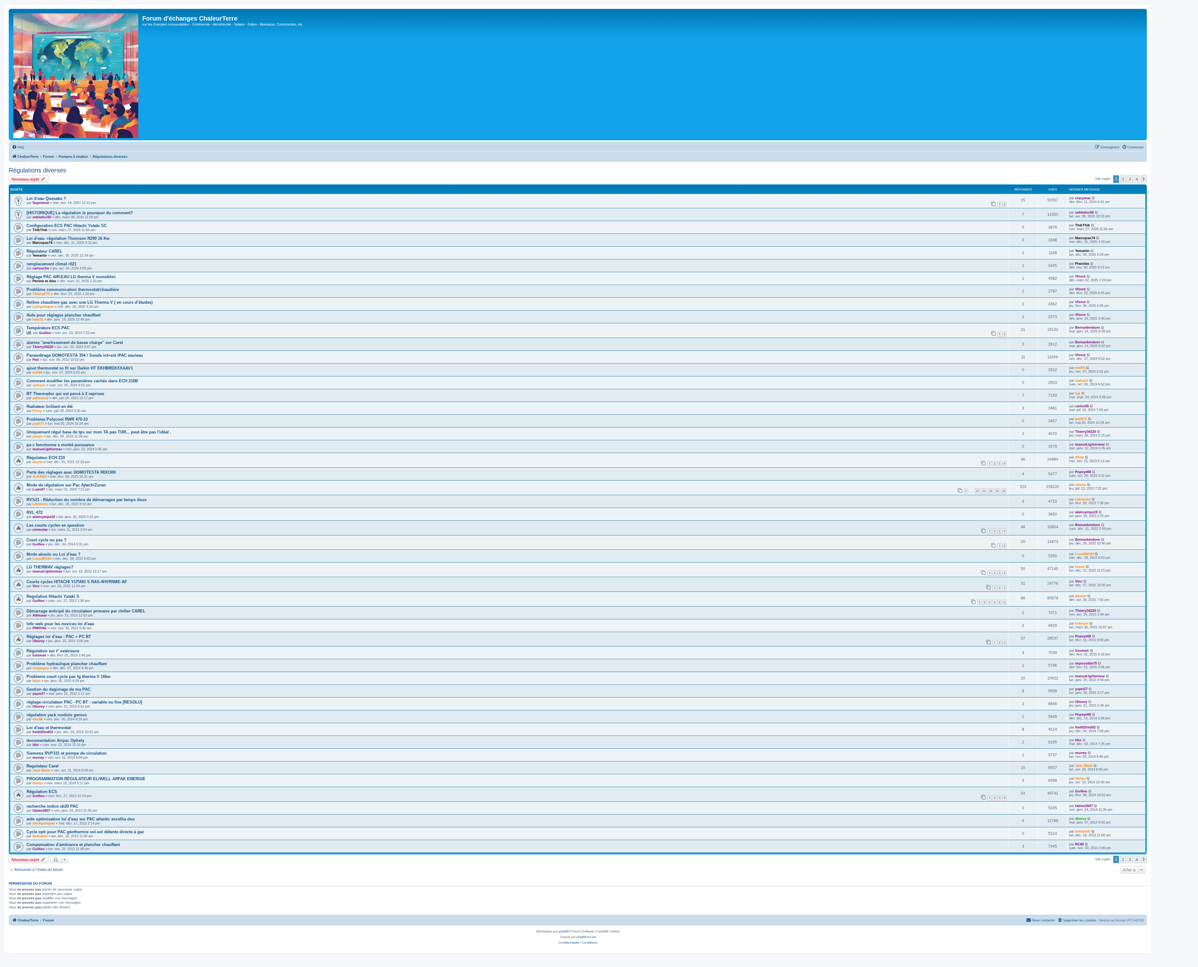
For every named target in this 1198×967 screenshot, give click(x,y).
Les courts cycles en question (55, 525)
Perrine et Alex (44, 281)
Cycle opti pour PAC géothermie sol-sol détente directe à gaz (85, 831)
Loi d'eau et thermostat (49, 727)
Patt (35, 359)
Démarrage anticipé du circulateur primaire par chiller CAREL (86, 611)
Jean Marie (41, 770)
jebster (1080, 596)
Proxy (37, 411)
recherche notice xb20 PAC (52, 806)
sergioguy (40, 668)
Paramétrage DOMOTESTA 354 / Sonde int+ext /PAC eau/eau (85, 355)
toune (1080, 566)
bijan (36, 681)
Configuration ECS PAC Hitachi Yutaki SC (67, 225)
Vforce (1080, 276)
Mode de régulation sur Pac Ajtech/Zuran (66, 485)
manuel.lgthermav (47, 449)
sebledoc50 (41, 217)
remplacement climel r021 (51, 264)
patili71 (38, 423)
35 (1003, 491)
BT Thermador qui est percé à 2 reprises (65, 393)
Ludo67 (38, 489)
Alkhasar (39, 615)
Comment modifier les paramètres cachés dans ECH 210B (82, 381)
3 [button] (1130, 179)
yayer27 (38, 693)
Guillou (45, 333)
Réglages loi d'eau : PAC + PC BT (59, 636)
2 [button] (1123, 179)
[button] (1144, 179)
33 (990, 491)
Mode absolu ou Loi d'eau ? (53, 554)
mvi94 (37, 372)
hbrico (37, 783)
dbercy (1080, 818)
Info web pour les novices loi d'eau (60, 623)
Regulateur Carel (43, 766)
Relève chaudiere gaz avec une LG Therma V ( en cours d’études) (90, 302)
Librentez (40, 504)
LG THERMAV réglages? (50, 567)
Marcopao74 (42, 242)
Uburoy (38, 641)
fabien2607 (41, 810)
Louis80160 (41, 558)
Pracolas (1082, 263)
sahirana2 (40, 398)
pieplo (37, 436)
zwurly (1080, 484)
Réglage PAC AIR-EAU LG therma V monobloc (71, 276)
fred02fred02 (42, 732)
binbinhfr (40, 836)
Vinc (36, 586)
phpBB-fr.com (586, 937)
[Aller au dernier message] (1094, 198)
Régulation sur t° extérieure (53, 651)
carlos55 (1082, 406)
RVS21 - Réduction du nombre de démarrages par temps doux (87, 499)
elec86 (37, 719)
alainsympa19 (43, 517)
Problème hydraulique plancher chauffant (67, 663)
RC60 (1079, 844)
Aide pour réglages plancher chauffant (63, 315)
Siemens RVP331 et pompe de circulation (67, 753)
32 (984, 491)
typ (1077, 393)
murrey (38, 757)
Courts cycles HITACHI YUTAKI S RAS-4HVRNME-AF (77, 581)
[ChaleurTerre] (76, 74)
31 (977, 491)
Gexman (39, 655)
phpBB (563, 931)
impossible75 (1086, 663)
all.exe (37, 462)
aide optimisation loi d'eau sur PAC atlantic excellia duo (81, 819)
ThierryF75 (41, 294)
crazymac (1083, 198)
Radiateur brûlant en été (50, 406)
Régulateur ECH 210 (46, 457)
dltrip (1079, 457)
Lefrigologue (43, 306)
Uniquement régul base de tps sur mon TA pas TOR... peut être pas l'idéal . (99, 432)
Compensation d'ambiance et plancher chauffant (73, 844)
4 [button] (1137, 179)
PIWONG (39, 628)
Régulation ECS (42, 791)
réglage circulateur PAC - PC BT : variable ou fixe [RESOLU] (84, 702)
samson (39, 385)
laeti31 (37, 319)
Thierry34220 (42, 347)
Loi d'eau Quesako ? (46, 198)
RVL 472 (34, 512)
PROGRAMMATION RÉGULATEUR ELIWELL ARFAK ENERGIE (86, 778)
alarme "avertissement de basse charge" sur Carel (75, 342)
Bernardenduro (1087, 327)
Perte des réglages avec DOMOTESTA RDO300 (71, 472)
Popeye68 (1083, 472)
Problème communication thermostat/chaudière (73, 289)
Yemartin (39, 255)
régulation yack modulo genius (57, 715)
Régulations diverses (37, 170)
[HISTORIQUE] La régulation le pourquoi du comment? (80, 212)
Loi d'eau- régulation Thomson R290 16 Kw (68, 238)
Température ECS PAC (48, 328)
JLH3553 (39, 476)
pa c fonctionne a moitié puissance (60, 444)
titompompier (43, 823)
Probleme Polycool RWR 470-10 (57, 419)
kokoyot (1081, 623)
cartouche (40, 268)
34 (997, 491)
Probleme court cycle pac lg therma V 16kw (68, 676)
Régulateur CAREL (44, 251)
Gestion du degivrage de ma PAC (58, 689)
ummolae (40, 529)
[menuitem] (18, 147)
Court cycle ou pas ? (46, 540)
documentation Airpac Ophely (55, 740)
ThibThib (39, 230)
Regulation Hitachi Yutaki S (53, 596)
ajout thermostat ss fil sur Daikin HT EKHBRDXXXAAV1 (80, 368)
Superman (40, 203)
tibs (35, 745)
